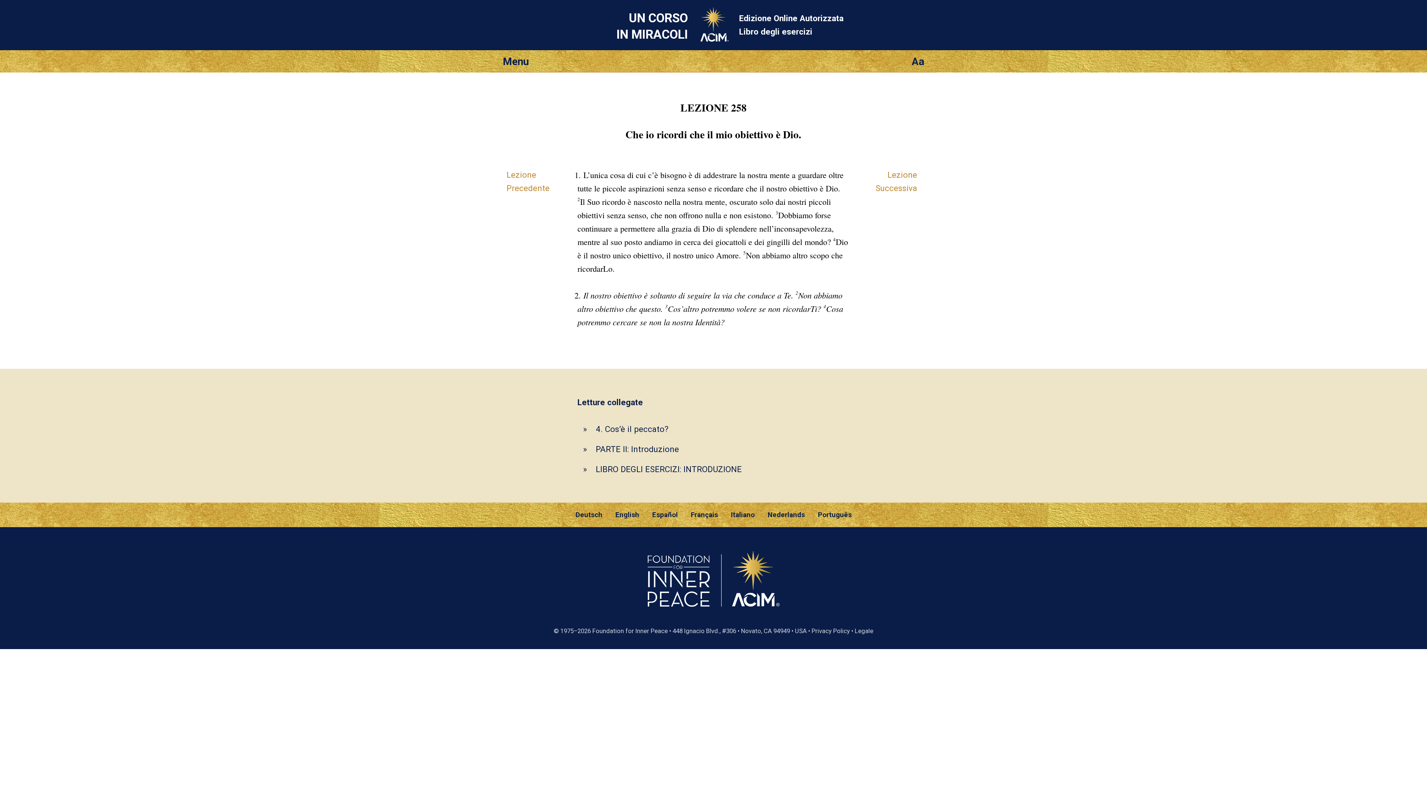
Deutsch (589, 515)
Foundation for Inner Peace (630, 631)
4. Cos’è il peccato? (632, 429)
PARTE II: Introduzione (637, 449)
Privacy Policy (831, 631)
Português (835, 515)
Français (704, 515)
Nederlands (786, 515)
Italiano (743, 515)
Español (665, 515)
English (627, 515)
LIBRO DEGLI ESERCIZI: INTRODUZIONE (669, 469)
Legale (864, 631)
